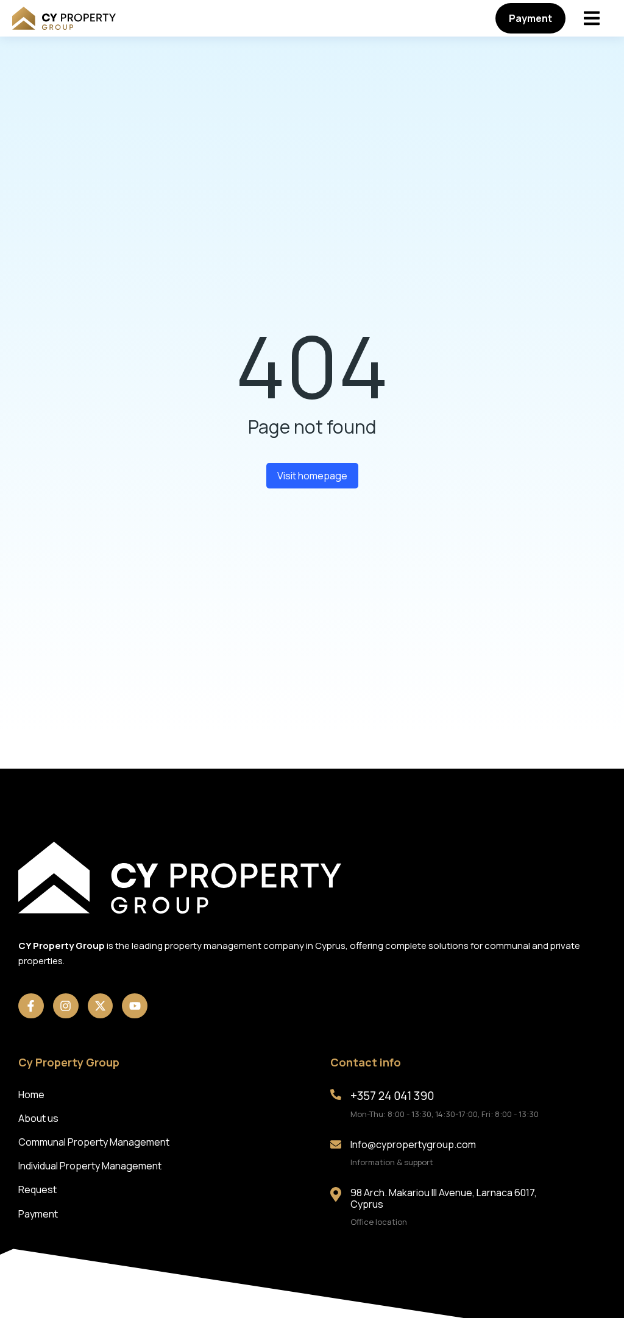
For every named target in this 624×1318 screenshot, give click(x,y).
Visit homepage (312, 475)
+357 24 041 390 (392, 1096)
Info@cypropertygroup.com (413, 1144)
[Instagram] (66, 1006)
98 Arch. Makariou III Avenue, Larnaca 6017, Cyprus (443, 1198)
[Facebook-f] (31, 1006)
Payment (530, 18)
